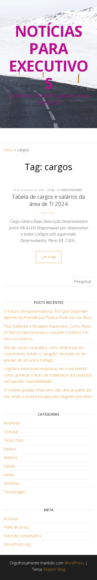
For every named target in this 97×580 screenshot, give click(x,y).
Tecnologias (14, 492)
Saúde (9, 466)
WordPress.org (17, 544)
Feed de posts (16, 527)
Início (8, 150)
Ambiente (12, 423)
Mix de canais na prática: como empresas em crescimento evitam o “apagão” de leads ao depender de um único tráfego (45, 354)
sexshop (11, 483)
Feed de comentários (23, 536)
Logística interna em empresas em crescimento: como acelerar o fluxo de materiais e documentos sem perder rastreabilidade (48, 375)
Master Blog (54, 569)
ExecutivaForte (71, 190)
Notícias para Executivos (48, 57)
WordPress (74, 563)
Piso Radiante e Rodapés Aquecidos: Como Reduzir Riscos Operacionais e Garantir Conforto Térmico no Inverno (48, 332)
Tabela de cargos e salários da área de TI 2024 (48, 200)
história (10, 457)
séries (9, 474)
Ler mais (48, 257)
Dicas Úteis (47, 213)
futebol (10, 449)
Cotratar (11, 431)
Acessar (11, 518)
